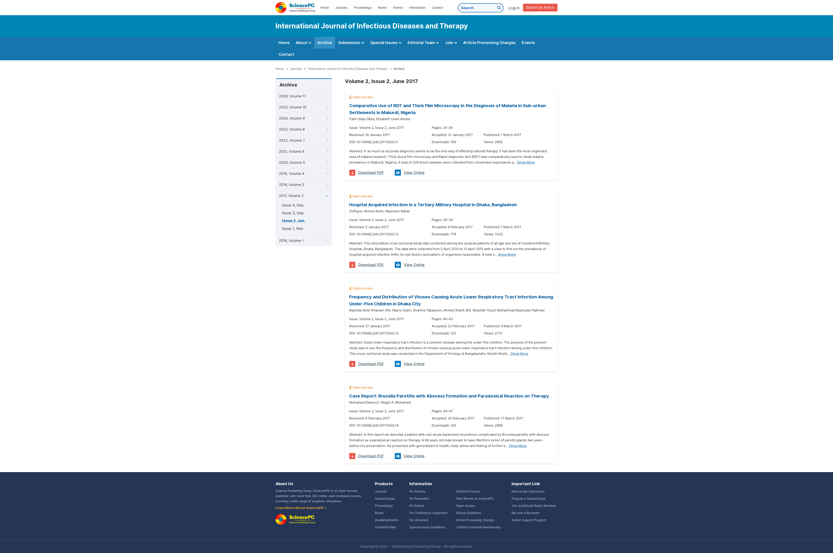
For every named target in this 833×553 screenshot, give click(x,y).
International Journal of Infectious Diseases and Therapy (348, 68)
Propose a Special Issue (528, 498)
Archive (324, 42)
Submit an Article (540, 7)
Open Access (465, 505)
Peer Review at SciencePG (475, 498)
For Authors (417, 491)
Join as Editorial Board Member (534, 505)
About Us (284, 483)
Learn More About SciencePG (300, 508)
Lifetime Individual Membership (478, 527)
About (302, 42)
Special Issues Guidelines (427, 527)
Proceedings (363, 7)
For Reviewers (419, 498)
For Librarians (418, 520)
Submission (349, 42)
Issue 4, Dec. (293, 205)
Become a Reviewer (525, 513)
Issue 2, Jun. (293, 221)
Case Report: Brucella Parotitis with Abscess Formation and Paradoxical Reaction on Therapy (449, 396)
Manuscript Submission (528, 491)
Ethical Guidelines (468, 513)
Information (417, 7)
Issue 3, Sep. (293, 213)
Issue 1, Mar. (293, 228)
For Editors (416, 505)
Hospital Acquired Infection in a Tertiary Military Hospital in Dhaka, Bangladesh (433, 204)
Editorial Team (422, 42)
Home (325, 7)
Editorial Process (468, 491)
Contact (437, 7)
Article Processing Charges (489, 42)
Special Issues (384, 42)
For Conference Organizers (428, 513)
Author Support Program (529, 520)
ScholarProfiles (385, 527)
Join (449, 42)
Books (382, 7)
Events (398, 7)
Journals (341, 7)
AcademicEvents (386, 520)
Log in (514, 8)
